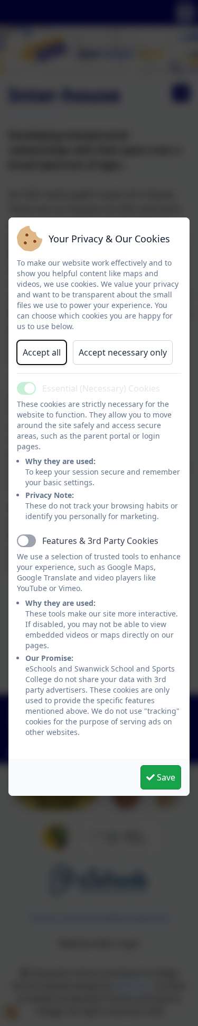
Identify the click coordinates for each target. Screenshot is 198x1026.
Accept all (42, 352)
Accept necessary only (123, 352)
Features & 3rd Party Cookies (100, 541)
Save (165, 777)
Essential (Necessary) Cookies (101, 388)
